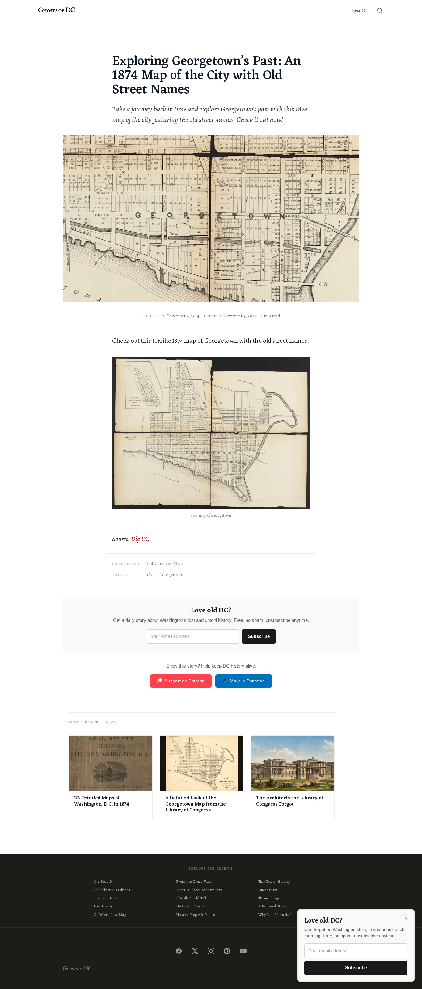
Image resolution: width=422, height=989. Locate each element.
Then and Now (105, 898)
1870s (152, 575)
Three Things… (270, 898)
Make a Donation (247, 680)
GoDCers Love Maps (165, 564)
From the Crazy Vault (194, 881)
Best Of (359, 10)
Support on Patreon (185, 680)
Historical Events (190, 906)
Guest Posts (267, 889)
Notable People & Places (195, 914)
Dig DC (140, 538)
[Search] (379, 10)
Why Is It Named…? (274, 914)
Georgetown (170, 575)
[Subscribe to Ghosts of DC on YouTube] (243, 951)
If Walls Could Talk (191, 898)
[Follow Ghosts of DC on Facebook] (179, 951)
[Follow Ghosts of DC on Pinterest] (227, 951)
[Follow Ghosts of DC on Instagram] (211, 951)
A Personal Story (272, 906)
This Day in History (274, 881)
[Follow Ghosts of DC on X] (195, 951)
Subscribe (259, 636)
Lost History (104, 906)
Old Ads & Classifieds (112, 889)
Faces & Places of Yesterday (199, 889)
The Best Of (103, 881)
